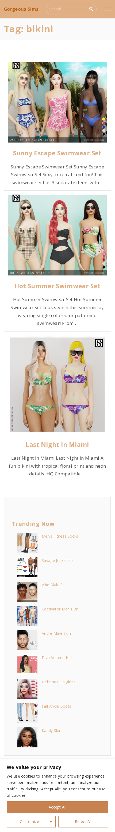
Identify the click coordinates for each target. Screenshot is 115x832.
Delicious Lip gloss (58, 681)
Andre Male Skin (56, 633)
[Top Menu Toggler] (107, 9)
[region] (57, 795)
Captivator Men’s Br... (61, 609)
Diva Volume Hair (57, 657)
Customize (29, 821)
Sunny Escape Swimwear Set (57, 153)
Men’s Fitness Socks (60, 536)
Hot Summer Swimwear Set (57, 286)
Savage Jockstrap (57, 560)
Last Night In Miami (57, 444)
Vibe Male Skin (55, 584)
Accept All (57, 807)
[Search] (91, 9)
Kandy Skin (51, 730)
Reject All (83, 821)
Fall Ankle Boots (56, 706)
